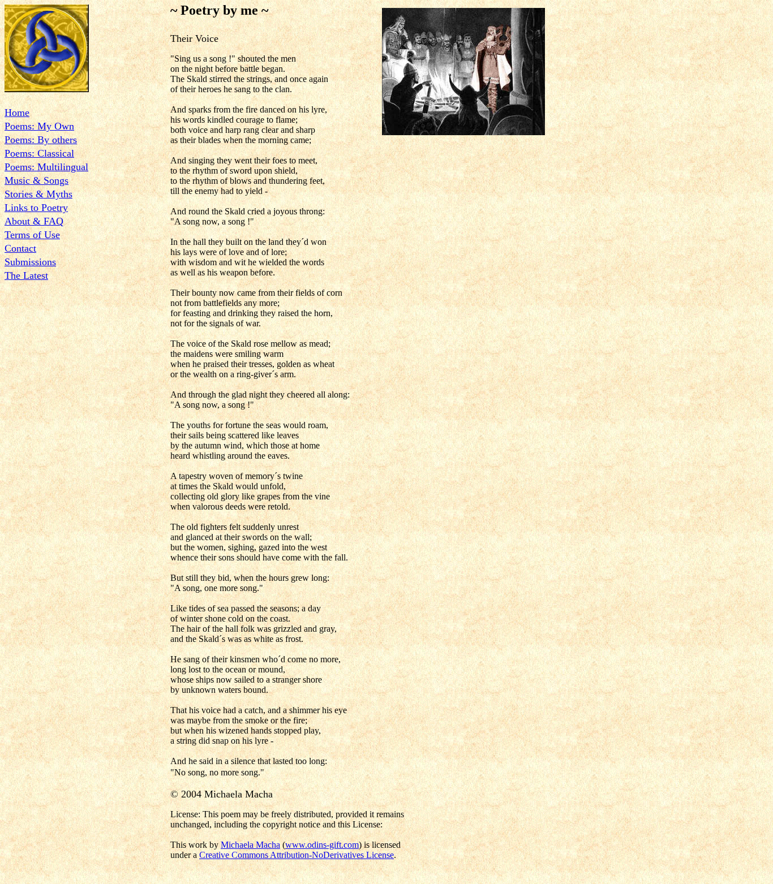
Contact (20, 248)
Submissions (30, 262)
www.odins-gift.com (322, 844)
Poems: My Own (39, 126)
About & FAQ (34, 221)
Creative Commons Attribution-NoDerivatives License (296, 855)
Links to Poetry (36, 207)
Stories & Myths (38, 194)
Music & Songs (36, 180)
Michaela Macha (250, 844)
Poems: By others (41, 139)
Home (17, 112)
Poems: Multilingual (46, 167)
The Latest (26, 275)
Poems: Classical (39, 153)
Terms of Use (32, 234)
